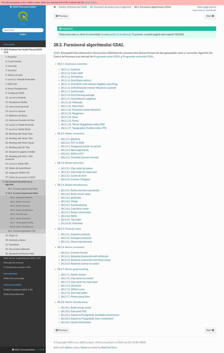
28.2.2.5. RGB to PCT (72, 154)
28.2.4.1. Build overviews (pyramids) (80, 190)
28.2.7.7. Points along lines (75, 296)
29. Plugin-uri (11, 235)
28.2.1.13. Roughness (72, 113)
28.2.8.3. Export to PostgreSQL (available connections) (90, 315)
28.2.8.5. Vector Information (76, 322)
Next (209, 16)
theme (84, 347)
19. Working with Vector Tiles (19, 138)
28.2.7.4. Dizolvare (71, 285)
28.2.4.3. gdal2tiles (71, 198)
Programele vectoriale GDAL (138, 56)
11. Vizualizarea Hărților (16, 102)
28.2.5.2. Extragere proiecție (76, 238)
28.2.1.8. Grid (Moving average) (77, 95)
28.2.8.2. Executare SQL (74, 311)
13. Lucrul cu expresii (15, 111)
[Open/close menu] (2, 49)
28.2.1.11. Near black (72, 106)
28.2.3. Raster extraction (20, 206)
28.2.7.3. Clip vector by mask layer (79, 282)
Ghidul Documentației (14, 278)
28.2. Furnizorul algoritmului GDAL (23, 193)
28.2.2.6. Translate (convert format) (79, 157)
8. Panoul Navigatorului (16, 88)
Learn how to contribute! (204, 10)
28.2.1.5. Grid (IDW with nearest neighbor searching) (89, 84)
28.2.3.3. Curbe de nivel (73, 176)
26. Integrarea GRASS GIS (17, 173)
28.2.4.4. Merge (69, 201)
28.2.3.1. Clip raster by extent (77, 168)
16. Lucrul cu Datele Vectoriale (19, 125)
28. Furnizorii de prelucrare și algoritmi (18, 183)
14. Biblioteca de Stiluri (16, 116)
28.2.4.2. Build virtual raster (76, 194)
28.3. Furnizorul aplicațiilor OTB (21, 231)
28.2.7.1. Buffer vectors (73, 274)
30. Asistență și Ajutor (15, 240)
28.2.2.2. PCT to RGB (72, 143)
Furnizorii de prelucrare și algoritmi (110, 7)
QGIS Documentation (24, 7)
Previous (63, 16)
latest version (91, 2)
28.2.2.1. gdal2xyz (70, 139)
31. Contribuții (12, 245)
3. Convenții (10, 66)
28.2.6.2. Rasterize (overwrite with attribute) (84, 256)
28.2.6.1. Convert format (74, 252)
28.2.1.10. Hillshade (71, 102)
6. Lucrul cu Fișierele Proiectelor (20, 79)
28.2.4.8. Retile (69, 216)
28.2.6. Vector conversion (20, 218)
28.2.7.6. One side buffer (74, 293)
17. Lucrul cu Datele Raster (18, 129)
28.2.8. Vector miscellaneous (21, 227)
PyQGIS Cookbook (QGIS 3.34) (18, 290)
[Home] (55, 7)
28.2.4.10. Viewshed (72, 223)
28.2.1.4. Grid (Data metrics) (76, 80)
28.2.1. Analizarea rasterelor (21, 197)
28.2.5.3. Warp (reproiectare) (76, 241)
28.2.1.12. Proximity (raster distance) (80, 110)
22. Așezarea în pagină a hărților (20, 152)
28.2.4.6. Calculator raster (75, 208)
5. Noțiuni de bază (13, 75)
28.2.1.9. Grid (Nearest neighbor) (78, 99)
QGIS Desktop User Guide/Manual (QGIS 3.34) (23, 50)
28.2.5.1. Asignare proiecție (75, 234)
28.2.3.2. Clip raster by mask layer (79, 172)
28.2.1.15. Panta (69, 121)
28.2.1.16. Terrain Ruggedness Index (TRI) (83, 124)
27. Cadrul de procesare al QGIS (20, 177)
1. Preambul (10, 57)
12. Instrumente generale (17, 107)
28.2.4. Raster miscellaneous (21, 210)
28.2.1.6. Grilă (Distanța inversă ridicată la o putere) (88, 88)
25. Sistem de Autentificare (18, 168)
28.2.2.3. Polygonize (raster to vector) (81, 146)
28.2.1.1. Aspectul (70, 69)
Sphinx (68, 347)
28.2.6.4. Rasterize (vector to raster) (80, 263)
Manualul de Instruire (13, 263)
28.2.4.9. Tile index (71, 219)
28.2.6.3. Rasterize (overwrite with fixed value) (85, 260)
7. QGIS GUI (11, 84)
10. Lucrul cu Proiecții (15, 97)
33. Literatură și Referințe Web (19, 254)
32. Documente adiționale (17, 249)
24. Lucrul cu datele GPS (16, 164)
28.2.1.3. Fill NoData (72, 77)
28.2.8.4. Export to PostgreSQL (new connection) (87, 318)
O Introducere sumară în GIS (17, 267)
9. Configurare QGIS (14, 93)
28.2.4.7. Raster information (76, 212)
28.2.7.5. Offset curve (72, 289)
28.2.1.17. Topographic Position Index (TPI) (84, 128)
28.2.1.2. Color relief (72, 73)
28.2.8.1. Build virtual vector (76, 307)
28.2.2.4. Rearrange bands (75, 150)
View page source (206, 7)
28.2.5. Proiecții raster (19, 214)
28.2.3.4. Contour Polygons (75, 179)
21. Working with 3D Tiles (17, 147)
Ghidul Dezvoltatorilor (14, 294)
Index (23, 34)
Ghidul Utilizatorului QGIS (73, 7)
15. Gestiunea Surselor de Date (20, 120)
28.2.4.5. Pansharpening (74, 205)
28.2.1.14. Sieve (69, 117)
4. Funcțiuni (10, 70)
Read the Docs (109, 347)
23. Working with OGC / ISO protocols (18, 157)
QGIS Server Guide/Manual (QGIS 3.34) (22, 258)
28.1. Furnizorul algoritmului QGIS (22, 189)
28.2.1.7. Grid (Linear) (72, 91)
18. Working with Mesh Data (18, 134)
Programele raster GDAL (107, 56)
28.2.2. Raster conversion (20, 202)
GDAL (57, 53)
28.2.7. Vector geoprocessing (21, 223)
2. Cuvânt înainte (13, 61)
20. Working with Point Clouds (19, 143)
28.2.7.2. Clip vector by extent (77, 278)
